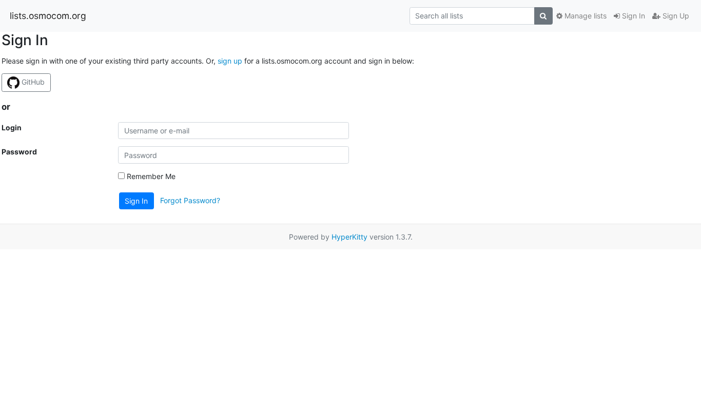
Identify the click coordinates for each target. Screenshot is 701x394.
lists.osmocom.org (48, 15)
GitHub (32, 81)
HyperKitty (349, 236)
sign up (230, 60)
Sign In (632, 15)
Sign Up (674, 15)
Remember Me (150, 176)
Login (12, 127)
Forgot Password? (190, 200)
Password (19, 151)
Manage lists (584, 15)
